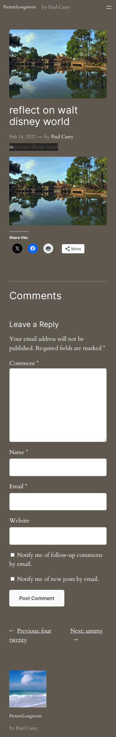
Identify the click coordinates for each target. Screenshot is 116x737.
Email (18, 486)
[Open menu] (109, 7)
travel (52, 146)
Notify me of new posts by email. (58, 579)
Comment (24, 363)
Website (19, 521)
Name (18, 452)
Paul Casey (62, 136)
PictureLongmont (19, 7)
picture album (29, 146)
